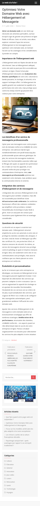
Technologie (11, 489)
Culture (9, 461)
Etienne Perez (20, 26)
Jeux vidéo (10, 475)
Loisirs (9, 478)
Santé (9, 485)
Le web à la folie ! (9, 3)
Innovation (10, 471)
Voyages (10, 492)
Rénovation (11, 482)
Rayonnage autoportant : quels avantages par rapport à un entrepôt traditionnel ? (17, 443)
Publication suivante (28, 354)
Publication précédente (12, 356)
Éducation (10, 464)
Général (14, 340)
